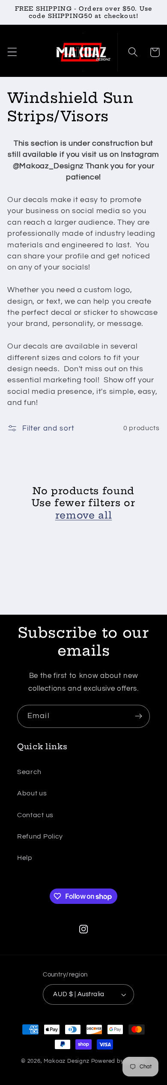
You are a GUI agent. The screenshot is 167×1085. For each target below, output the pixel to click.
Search (29, 771)
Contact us (35, 815)
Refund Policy (40, 836)
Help (25, 857)
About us (32, 793)
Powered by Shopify (118, 1061)
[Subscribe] (138, 716)
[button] (12, 52)
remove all (83, 515)
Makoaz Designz (66, 1061)
